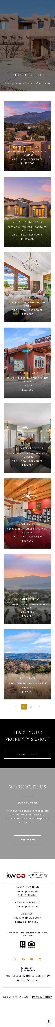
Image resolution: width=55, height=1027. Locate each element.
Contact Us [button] (27, 839)
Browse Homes (28, 754)
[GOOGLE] (23, 959)
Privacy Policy (42, 996)
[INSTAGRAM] (15, 959)
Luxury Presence (27, 980)
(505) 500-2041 (27, 895)
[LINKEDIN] (32, 959)
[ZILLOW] (40, 959)
